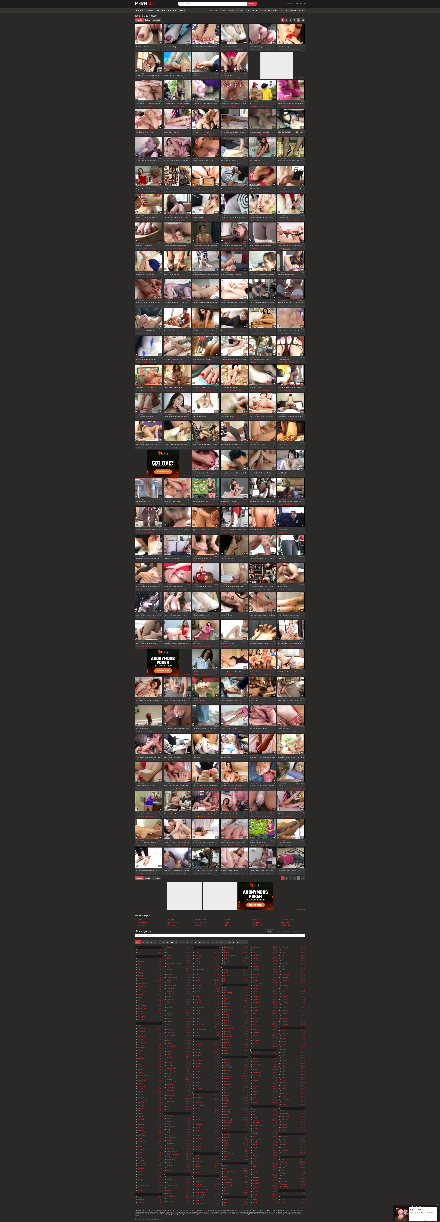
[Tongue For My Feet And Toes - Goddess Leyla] (205, 431)
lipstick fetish (228, 1028)
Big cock (210, 305)
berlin (140, 1083)
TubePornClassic (299, 783)
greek (197, 1080)
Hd (172, 49)
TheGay (300, 10)
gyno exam (199, 1088)
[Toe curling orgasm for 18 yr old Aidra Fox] (234, 119)
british (140, 1166)
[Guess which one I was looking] (177, 801)
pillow (255, 994)
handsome (199, 1103)
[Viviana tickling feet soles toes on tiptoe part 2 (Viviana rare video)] (291, 176)
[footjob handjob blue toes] (291, 261)
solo (254, 1197)
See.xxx (222, 10)
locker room (228, 1037)
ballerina (141, 1048)
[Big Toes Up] (205, 744)
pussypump (257, 1043)
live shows (227, 1031)
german (198, 1052)
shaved (255, 1147)
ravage (255, 1061)
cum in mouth (171, 1087)
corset (169, 1040)
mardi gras (227, 1065)
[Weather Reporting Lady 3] (205, 488)
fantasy (198, 958)
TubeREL (198, 925)
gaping (198, 1047)
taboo (283, 1030)
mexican (227, 1092)
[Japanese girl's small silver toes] (262, 630)
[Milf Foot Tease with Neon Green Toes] (177, 204)
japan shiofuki (229, 950)
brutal (140, 1171)
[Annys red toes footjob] (262, 33)
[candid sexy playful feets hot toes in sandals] (234, 516)
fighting (198, 977)
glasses (198, 1063)
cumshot (170, 1098)
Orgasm (230, 135)
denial (169, 1129)
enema (169, 1188)
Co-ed (155, 447)
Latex (211, 419)
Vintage (299, 788)
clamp (169, 996)
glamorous (199, 1061)
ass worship (142, 1006)
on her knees (228, 1179)
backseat (141, 1034)
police (255, 1005)
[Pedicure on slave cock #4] (148, 33)
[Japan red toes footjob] (234, 630)
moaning (227, 1112)
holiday (198, 1130)
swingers (285, 1024)
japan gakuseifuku (202, 1189)
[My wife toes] (205, 62)
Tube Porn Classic (287, 920)
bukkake (141, 1174)
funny (197, 1032)
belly (139, 1078)
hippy (197, 1122)
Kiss (229, 561)
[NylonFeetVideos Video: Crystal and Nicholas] (177, 289)
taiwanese (285, 1033)
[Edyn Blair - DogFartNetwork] (177, 346)
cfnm (168, 972)
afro (139, 964)
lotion (226, 1050)
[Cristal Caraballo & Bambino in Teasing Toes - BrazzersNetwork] (205, 318)
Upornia (188, 300)
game (197, 1041)
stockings (285, 988)
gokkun (198, 1072)
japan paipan (200, 1200)
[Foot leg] (177, 176)
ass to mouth (142, 1003)
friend (197, 1021)
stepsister (285, 983)
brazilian (141, 1160)
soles (255, 1194)
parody (255, 950)
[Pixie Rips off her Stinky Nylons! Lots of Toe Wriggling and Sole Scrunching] (262, 488)
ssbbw (284, 969)
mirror (226, 1106)
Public (145, 362)
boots (140, 1138)
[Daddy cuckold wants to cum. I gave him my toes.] (148, 545)
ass (139, 1000)
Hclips (274, 44)
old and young (229, 1171)
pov (254, 1024)
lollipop (226, 1039)
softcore (255, 1191)
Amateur (225, 49)
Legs (182, 106)
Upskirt (168, 816)
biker (139, 1111)
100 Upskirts (171, 925)
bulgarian (141, 1177)
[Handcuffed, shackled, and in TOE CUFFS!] (291, 857)
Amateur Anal (142, 922)
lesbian (226, 1012)
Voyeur (258, 191)
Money (281, 532)
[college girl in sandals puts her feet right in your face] (291, 90)
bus (139, 1182)
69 (139, 952)
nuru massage (229, 1154)
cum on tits (170, 1090)
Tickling (293, 191)
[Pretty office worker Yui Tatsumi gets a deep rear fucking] (177, 829)
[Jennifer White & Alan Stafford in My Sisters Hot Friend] (148, 687)
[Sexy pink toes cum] (291, 346)
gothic (198, 1074)
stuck (283, 1005)
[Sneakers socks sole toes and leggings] (205, 772)
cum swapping (171, 1093)
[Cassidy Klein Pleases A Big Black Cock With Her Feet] (234, 232)
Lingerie (178, 845)
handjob (198, 1100)
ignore (198, 1156)
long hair (227, 1042)
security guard (258, 1125)
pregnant (256, 1027)
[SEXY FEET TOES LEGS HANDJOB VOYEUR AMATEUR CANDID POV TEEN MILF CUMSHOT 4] (205, 857)
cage (139, 1197)
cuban (169, 1076)
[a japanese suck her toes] (234, 488)
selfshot (255, 1134)
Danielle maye (227, 674)
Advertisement (299, 77)
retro (254, 1078)
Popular (139, 20)
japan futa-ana (200, 1187)
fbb (197, 966)
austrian (140, 1019)
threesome (285, 1058)
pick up (255, 980)
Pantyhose (169, 305)
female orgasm (200, 969)
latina (226, 998)
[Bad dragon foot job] (148, 715)
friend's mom (200, 1024)
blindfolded (141, 1125)
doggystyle (170, 1143)
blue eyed (141, 1133)
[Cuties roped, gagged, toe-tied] (205, 573)
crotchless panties (173, 1071)
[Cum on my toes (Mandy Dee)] (205, 545)
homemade (199, 1133)
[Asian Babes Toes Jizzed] (234, 801)
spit (283, 955)
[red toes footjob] (291, 573)
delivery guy (171, 1126)
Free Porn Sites (286, 925)
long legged (228, 1045)
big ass (140, 1092)
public (255, 1035)
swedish (284, 1021)
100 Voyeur (170, 920)
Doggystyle (179, 334)
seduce (255, 1128)
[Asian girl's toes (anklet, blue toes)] (291, 602)
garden (198, 1050)
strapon (284, 996)
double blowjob (172, 1151)
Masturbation (149, 731)
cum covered (171, 1082)
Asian (211, 135)
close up (170, 1013)
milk (225, 1103)
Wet (149, 447)
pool (254, 1013)
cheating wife (171, 985)
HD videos (172, 10)
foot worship (200, 1007)
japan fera (199, 1184)
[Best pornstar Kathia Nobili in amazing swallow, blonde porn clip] (205, 460)
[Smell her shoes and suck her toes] (234, 431)
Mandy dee (198, 561)
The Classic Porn (258, 925)
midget (226, 1095)
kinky (226, 970)
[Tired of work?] (205, 630)
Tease (296, 163)
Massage (226, 362)
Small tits (182, 220)
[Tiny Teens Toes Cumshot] (177, 545)
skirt (254, 1167)
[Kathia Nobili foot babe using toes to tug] (177, 772)
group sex (199, 1085)
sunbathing (285, 1010)
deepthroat (170, 1124)
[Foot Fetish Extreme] (234, 545)
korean (226, 981)
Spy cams (175, 106)
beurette (141, 1089)
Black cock (265, 788)
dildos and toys (172, 1137)
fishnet (198, 988)
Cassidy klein (233, 248)
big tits (140, 1108)
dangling (169, 1115)
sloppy (255, 1172)
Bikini (240, 760)
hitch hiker (199, 1125)
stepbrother (285, 972)
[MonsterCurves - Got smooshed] (148, 801)
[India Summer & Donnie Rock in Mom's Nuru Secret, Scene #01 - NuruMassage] (262, 545)
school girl (256, 1120)
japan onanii (200, 1198)
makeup (227, 1059)
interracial (199, 1167)
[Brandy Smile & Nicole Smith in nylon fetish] (234, 90)
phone (255, 972)
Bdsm (145, 49)
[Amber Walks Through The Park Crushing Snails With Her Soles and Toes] (205, 715)
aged (139, 967)
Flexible (291, 646)
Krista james (170, 618)
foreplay (198, 1016)
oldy (225, 1176)
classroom (170, 999)
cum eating (170, 1084)
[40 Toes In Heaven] (262, 659)
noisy (226, 1145)
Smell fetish (227, 476)
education (170, 1180)
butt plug (141, 1188)
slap (254, 1169)
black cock (141, 1122)
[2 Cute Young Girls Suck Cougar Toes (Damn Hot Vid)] (148, 147)
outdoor (226, 1193)
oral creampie (228, 1185)
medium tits (228, 1084)
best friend (141, 1086)
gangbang (199, 1044)
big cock (141, 1097)
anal (139, 981)
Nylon (224, 106)
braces (140, 1158)
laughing (227, 1001)
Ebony (173, 390)
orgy (225, 1190)
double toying (171, 1157)
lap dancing (228, 993)
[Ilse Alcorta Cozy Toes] (291, 431)
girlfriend (198, 1058)
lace (225, 990)
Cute (208, 106)
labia (225, 987)
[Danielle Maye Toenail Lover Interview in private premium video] (234, 659)
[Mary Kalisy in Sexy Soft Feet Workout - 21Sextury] (262, 204)
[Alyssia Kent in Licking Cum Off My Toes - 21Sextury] (234, 289)
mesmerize (228, 1087)
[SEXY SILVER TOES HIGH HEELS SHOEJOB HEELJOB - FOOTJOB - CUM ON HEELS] (291, 119)
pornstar (255, 1016)
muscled (227, 1125)
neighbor (227, 1137)
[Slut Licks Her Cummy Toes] (148, 119)
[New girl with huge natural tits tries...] (177, 602)
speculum (285, 950)
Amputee (226, 589)
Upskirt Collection (172, 922)
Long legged (198, 646)
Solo (257, 163)
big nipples (141, 1103)
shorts (255, 1158)
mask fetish (228, 1068)
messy (226, 1090)
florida (198, 999)
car (168, 952)
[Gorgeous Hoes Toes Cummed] (148, 176)
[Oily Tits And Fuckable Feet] (205, 516)
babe (139, 1026)
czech (169, 1109)
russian (255, 1103)
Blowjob (287, 49)
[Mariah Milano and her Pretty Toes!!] (234, 573)
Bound (202, 589)
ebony (169, 1177)
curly (168, 1104)
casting (169, 955)
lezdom (226, 1017)
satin (254, 1114)
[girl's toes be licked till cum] (205, 119)
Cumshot (259, 49)
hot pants (199, 1138)
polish (255, 1007)
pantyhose (256, 947)
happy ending (200, 1105)
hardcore (198, 1108)
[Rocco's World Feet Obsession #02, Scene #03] (291, 687)
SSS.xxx (263, 10)
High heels (290, 135)
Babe (144, 106)
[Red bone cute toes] (205, 687)
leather (226, 1004)
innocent (198, 1164)
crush (169, 1073)
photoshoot (256, 974)
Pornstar (238, 135)
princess (256, 1032)
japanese (227, 952)
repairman (256, 1072)
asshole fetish (142, 1008)
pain (225, 1199)
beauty (140, 1067)
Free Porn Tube (200, 922)
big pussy (141, 1105)
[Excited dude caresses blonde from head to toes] (234, 346)
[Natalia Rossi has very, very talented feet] (148, 204)
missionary (228, 1109)
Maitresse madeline (149, 78)
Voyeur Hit (187, 101)
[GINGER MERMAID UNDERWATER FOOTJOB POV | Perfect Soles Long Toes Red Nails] (177, 62)
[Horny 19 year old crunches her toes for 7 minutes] (148, 516)
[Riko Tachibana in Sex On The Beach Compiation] (262, 573)
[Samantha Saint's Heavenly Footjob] (262, 460)
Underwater (175, 78)
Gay (277, 932)
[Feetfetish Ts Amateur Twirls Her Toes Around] (291, 318)
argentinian (141, 992)
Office (196, 419)
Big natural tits (264, 106)
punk (254, 1038)
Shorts (168, 106)
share (255, 1145)
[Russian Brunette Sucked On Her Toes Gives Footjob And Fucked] (262, 857)
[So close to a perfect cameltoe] (205, 346)
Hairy (233, 78)
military (226, 1101)
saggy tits (256, 1109)
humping (198, 1147)
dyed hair (170, 1170)
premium (256, 1029)
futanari (198, 1035)
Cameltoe (254, 106)
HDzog (188, 44)
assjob (140, 1011)
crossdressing (171, 1068)
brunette (141, 1169)
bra (139, 1155)
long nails (227, 1048)
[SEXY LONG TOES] (262, 147)
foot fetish (199, 1005)
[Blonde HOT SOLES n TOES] (205, 374)
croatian (169, 1062)
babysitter (141, 1028)
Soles (287, 191)
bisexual (141, 1119)
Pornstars (149, 10)
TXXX (140, 920)
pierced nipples (258, 983)
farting (198, 961)
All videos (139, 10)
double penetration (173, 1154)
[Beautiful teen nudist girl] (262, 516)
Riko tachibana (256, 589)
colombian (170, 1032)
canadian (170, 947)
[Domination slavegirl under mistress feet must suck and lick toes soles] (177, 857)
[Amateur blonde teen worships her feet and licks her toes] (177, 516)
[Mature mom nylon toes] (148, 488)
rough (255, 1097)
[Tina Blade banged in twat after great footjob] (177, 403)
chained (169, 974)
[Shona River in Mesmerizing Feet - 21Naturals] (291, 744)
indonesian (199, 1161)
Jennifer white (142, 703)
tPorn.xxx (230, 10)
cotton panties (171, 1046)
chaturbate (170, 983)
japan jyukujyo (200, 1192)
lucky (226, 1053)
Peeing (139, 447)
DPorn (248, 10)
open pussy (228, 1182)
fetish (197, 974)
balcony (140, 1039)
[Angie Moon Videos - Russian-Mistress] (234, 772)
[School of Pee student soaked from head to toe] (148, 431)
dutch (169, 1168)
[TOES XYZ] (291, 772)
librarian (227, 1020)
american (141, 978)
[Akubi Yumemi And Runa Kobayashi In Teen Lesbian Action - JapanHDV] (291, 659)
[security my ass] (291, 516)
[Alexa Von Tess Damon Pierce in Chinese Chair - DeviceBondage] (148, 602)
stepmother (285, 980)
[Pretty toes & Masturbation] (148, 232)
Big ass (287, 419)
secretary (256, 1123)
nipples (226, 1143)
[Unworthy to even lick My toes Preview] (291, 374)
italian (197, 1172)
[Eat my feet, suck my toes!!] (234, 33)
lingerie (226, 1026)
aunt (139, 1014)
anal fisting (141, 986)
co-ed (169, 1021)
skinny (255, 1164)
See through (296, 703)
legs (225, 1006)
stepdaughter (286, 974)
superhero (285, 1013)
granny (198, 1077)
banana (140, 1050)
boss (139, 1144)
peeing (255, 958)
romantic (256, 1094)
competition (171, 1035)
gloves (198, 1069)
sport (283, 958)
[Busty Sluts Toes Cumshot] (234, 715)
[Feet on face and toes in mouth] (177, 573)
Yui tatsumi (169, 845)
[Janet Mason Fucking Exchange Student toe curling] (262, 289)
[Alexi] (262, 90)
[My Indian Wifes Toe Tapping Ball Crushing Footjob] (262, 772)
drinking (169, 1165)
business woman (143, 1185)
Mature (267, 49)
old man (227, 1174)
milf (225, 1098)
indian (197, 1158)
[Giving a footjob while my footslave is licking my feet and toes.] (177, 431)
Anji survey (296, 106)
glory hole (199, 1066)
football (198, 1010)
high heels (199, 1119)
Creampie (208, 703)
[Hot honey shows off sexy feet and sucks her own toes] (177, 715)
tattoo (284, 1041)
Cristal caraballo (199, 334)
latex (226, 995)
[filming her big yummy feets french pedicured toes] (205, 829)
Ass (239, 220)
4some (268, 703)
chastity (169, 980)
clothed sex (171, 1016)
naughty (227, 1134)
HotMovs (159, 44)
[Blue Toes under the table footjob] (148, 346)
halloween (199, 1097)
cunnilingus (170, 1101)
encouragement (172, 1185)
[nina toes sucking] (291, 33)
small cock (256, 1178)
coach (169, 1024)
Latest (147, 20)
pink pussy (256, 996)
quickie (255, 1052)
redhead (255, 1070)
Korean (154, 277)
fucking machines (201, 1029)
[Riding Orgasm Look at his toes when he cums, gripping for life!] (291, 403)
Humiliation (206, 248)
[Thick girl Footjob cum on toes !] (148, 772)
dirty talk (170, 1140)
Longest (156, 20)
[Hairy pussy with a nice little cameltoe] (262, 801)
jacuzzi (198, 1178)
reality (255, 1067)
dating (169, 1121)
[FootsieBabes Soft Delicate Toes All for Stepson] (148, 90)
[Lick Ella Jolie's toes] (205, 659)
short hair (256, 1156)
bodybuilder (142, 1136)
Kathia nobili (206, 476)
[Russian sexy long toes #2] (234, 374)
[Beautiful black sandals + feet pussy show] (205, 176)
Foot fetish (178, 49)
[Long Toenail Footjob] (234, 403)
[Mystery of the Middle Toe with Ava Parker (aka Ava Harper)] (177, 630)
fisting (198, 991)
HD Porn (226, 925)
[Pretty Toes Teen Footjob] (234, 147)
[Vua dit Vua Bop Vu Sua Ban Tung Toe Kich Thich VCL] (148, 573)
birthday (140, 1116)
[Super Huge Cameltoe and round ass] (234, 204)
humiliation (199, 1144)
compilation (171, 1038)
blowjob (140, 1130)
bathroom (141, 1059)
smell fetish (257, 1183)
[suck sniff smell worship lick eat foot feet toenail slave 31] (234, 460)
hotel (197, 1141)
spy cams (285, 963)
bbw (139, 1061)
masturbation (228, 1076)
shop (254, 1153)
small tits (256, 1180)
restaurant (256, 1075)
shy (254, 1161)
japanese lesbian (229, 955)
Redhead (174, 646)
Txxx (245, 44)
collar (168, 1027)
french (198, 1018)
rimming (255, 1086)
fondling (198, 1002)
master (226, 1073)
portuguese (256, 1018)
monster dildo (228, 1120)
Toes (139, 49)
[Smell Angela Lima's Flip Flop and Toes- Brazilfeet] (148, 289)
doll (168, 1146)
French (211, 845)
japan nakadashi (201, 1195)
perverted (256, 966)
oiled (225, 1168)
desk (168, 1132)
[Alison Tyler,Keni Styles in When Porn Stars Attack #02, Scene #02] (291, 630)
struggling (285, 1002)
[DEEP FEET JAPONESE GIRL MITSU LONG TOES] (148, 829)
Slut (240, 561)
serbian (255, 1136)
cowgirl (169, 1057)
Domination (169, 873)
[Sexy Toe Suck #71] (205, 204)
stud (283, 1007)
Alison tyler (283, 646)
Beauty (148, 646)
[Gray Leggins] (291, 545)
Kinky (281, 873)
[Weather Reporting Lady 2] (262, 829)
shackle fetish (257, 1142)
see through (257, 1131)
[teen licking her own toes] (291, 460)
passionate (256, 955)
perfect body (257, 961)
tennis (284, 1050)
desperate (170, 1135)
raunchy (255, 1059)
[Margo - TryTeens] (234, 602)
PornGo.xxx (239, 10)
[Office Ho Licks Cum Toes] (177, 119)
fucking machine (201, 1027)
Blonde (207, 788)
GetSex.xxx (283, 10)
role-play (256, 1089)
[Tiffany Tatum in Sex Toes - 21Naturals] (262, 403)
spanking (285, 947)
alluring (140, 973)
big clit (140, 1094)
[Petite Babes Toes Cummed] (148, 403)
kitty (225, 978)
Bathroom (149, 816)
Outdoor (208, 731)
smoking (256, 1186)
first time (198, 985)
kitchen (226, 975)
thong (283, 1055)
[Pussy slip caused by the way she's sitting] (177, 90)
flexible (198, 996)
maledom (227, 1062)
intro (197, 1169)
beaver (140, 1070)
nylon (226, 1156)
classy (169, 1002)
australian (141, 1017)
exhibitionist (171, 1196)
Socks (281, 703)
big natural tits (143, 1100)
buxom (140, 1191)
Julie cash (140, 816)
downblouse (171, 1159)
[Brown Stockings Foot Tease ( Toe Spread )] (291, 147)
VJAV (160, 272)
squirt (283, 966)
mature (226, 1079)
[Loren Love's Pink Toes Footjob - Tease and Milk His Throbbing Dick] (262, 744)
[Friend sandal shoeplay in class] (234, 687)
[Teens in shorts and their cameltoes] (262, 346)
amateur (141, 975)
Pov (185, 191)
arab (139, 989)
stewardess (285, 985)
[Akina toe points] (234, 318)
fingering (198, 980)
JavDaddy (293, 10)
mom (226, 1114)
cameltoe (141, 1202)
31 (303, 20)
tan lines (284, 1036)
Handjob (297, 277)
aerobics (141, 962)
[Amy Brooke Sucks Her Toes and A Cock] (148, 374)
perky (255, 963)
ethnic (169, 1191)
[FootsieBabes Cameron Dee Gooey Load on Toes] (148, 744)
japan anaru (199, 1181)
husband (198, 1149)
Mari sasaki (267, 589)
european (170, 1193)
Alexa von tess (150, 618)
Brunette (210, 78)
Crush (196, 731)
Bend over (140, 646)
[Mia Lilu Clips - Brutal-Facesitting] (205, 147)
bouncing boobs (143, 1149)
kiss (225, 973)
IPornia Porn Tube (201, 920)
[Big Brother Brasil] (234, 744)
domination (170, 1148)
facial (197, 952)
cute (168, 1106)
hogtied (198, 1127)
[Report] (137, 42)
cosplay (169, 1043)
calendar (141, 1200)
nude (226, 1148)
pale (225, 1202)
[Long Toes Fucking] (177, 33)
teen (283, 1047)
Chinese (140, 618)
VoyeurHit (141, 925)
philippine (256, 969)
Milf (238, 78)
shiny (255, 1150)
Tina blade (174, 419)
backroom (141, 1031)
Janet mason (255, 305)
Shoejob (282, 135)
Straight (269, 932)
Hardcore (182, 504)
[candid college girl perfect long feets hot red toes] (205, 261)
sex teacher (257, 1139)
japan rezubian (229, 947)
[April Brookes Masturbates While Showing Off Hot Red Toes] (205, 33)
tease (283, 1044)
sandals (255, 1112)
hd (196, 1114)
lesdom (226, 1015)
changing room (172, 977)
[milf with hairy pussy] (234, 62)
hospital (198, 1136)
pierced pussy (257, 985)
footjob (198, 1013)
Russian (225, 390)
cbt (168, 966)
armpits (140, 995)
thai (283, 1052)
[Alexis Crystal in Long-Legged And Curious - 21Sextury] (148, 630)
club (168, 1018)
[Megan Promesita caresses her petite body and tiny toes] (177, 687)
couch (169, 1049)
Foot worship (170, 760)
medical (227, 1081)
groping (198, 1082)
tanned (284, 1039)
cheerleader (171, 988)
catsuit (169, 961)
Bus (287, 532)
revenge (255, 1081)
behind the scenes (144, 1075)
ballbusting (141, 1045)
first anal (198, 983)
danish (169, 1118)
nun (225, 1151)
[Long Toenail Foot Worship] (177, 744)
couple (169, 1054)
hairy (197, 1094)
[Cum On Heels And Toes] (177, 261)
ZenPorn (255, 10)
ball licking (141, 1042)
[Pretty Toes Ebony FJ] (262, 374)
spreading (285, 961)
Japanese (178, 191)
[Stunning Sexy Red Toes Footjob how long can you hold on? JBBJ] (205, 289)
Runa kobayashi (284, 674)
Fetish (145, 135)
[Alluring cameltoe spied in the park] (262, 232)
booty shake (142, 1141)
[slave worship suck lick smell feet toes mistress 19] (291, 488)
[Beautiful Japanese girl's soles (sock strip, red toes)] (262, 602)
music (226, 1128)
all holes (141, 970)
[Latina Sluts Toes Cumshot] (177, 488)
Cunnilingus (232, 106)
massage (227, 1070)
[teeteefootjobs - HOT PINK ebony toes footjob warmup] (148, 318)
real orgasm (257, 1064)
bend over (141, 1081)
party (254, 952)
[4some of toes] (262, 687)
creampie (170, 1060)
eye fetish (170, 1202)
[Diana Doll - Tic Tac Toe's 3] (262, 431)
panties (226, 1205)
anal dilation (142, 984)
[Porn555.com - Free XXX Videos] (145, 4)
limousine (227, 1023)
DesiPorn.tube (272, 10)
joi (225, 963)
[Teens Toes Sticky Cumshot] (234, 857)
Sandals (282, 106)
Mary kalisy (260, 220)
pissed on (256, 999)
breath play (142, 1163)
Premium (182, 10)
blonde (140, 1127)
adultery (140, 959)
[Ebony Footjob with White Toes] (177, 374)
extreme (169, 1199)
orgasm (226, 1187)
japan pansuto (200, 1203)
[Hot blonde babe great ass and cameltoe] (291, 289)
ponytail (255, 1010)
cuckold (169, 1079)
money (226, 1117)
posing (255, 1021)
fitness (198, 994)
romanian (256, 1092)
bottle (140, 1147)
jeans (226, 958)
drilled (169, 1162)
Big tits (153, 191)
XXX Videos (285, 922)
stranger (284, 994)
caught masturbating (173, 963)
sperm (284, 952)
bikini (140, 1114)
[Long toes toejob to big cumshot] (262, 119)
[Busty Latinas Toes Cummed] (262, 715)
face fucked (199, 950)
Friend (207, 532)
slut (254, 1175)
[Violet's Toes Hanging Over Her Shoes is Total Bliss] (234, 829)
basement (141, 1056)
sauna (255, 1117)
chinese (169, 991)
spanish (255, 1202)
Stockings (210, 334)
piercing (255, 988)
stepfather (285, 977)
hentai (198, 1116)
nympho (227, 1159)
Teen (150, 135)
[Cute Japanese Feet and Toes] (148, 261)
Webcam (295, 334)
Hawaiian (197, 248)
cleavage (170, 1007)
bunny (140, 1180)
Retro (281, 788)
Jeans (205, 504)
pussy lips (256, 1040)
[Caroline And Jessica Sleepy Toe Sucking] (262, 261)
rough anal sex (258, 1100)
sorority (255, 1200)
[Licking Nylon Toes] (291, 829)
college (169, 1029)
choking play (171, 994)
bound (140, 1152)
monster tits (228, 1123)
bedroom (141, 1072)
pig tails (255, 991)
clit (168, 1010)
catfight (169, 958)
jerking (226, 961)
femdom (198, 972)
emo (168, 1182)
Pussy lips (226, 78)
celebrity (170, 969)
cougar (169, 1051)
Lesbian (173, 589)
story (283, 991)
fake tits (198, 955)
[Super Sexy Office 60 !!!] (205, 403)
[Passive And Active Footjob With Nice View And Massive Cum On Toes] (177, 232)
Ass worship (204, 163)
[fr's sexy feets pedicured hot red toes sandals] (148, 857)
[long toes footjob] (291, 204)
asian (140, 997)
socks (255, 1189)
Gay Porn (227, 920)
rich (254, 1083)
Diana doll (254, 447)
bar (139, 1053)
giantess (198, 1055)
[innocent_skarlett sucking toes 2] (234, 261)
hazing (198, 1111)
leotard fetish (228, 1009)
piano (255, 977)
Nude (287, 703)
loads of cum (228, 1034)
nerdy (226, 1140)
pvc (254, 1046)
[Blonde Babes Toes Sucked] (177, 318)
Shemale (286, 932)
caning (169, 950)
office (226, 1165)
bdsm (140, 1064)
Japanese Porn (257, 922)
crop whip (170, 1065)
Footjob (183, 78)
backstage (141, 1037)
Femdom (152, 49)
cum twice (170, 1095)
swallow (284, 1018)
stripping (284, 999)
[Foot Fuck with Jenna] (262, 318)
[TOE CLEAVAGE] (262, 176)
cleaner (169, 1005)
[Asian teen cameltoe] (234, 176)
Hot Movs (255, 920)
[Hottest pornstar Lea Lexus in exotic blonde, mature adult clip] (291, 232)
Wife (257, 788)
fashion (198, 963)
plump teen (256, 1002)
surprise (284, 1016)
